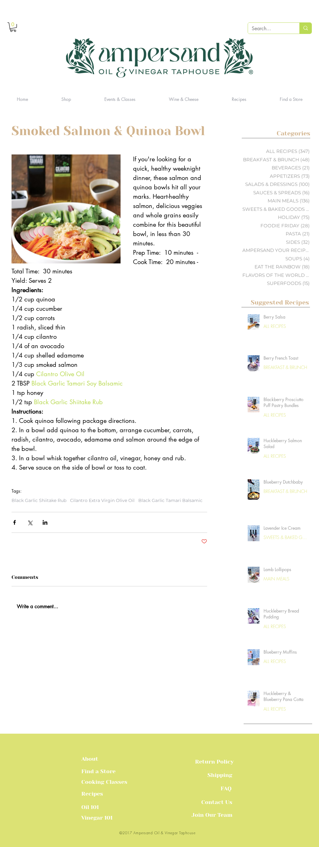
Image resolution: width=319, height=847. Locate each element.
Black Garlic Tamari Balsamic (170, 500)
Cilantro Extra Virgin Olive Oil (102, 500)
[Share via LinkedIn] (45, 522)
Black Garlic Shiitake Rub (39, 500)
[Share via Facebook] (14, 522)
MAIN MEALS (276, 578)
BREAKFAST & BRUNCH (285, 367)
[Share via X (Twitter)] (30, 522)
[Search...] (305, 28)
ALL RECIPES (275, 326)
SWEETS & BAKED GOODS (286, 537)
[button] (13, 27)
